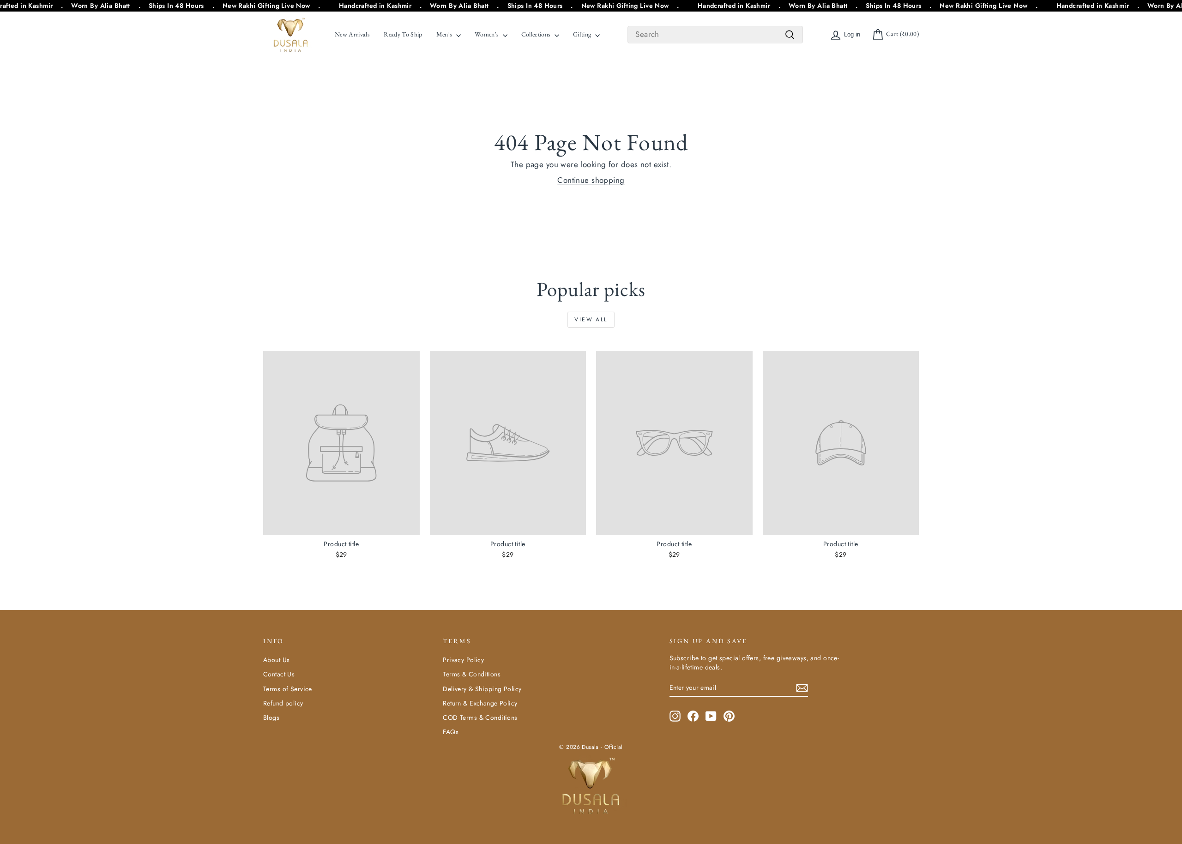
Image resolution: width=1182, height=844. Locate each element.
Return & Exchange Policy (480, 703)
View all (590, 319)
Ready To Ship (403, 34)
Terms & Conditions (472, 674)
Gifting (583, 34)
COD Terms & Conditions (480, 717)
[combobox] (715, 34)
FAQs (450, 731)
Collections (536, 34)
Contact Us (279, 674)
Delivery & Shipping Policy (482, 688)
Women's (488, 34)
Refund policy (283, 703)
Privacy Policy (463, 659)
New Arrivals (352, 34)
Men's (445, 34)
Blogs (271, 717)
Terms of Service (287, 688)
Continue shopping (590, 180)
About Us (276, 659)
